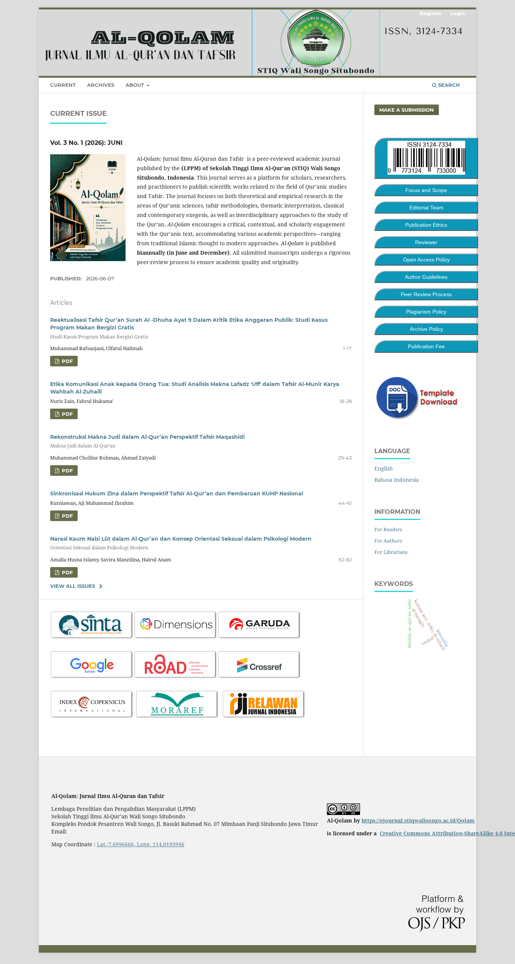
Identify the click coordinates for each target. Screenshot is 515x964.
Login (457, 13)
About (136, 85)
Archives (100, 85)
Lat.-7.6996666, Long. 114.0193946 (140, 844)
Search (448, 85)
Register (430, 13)
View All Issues (72, 586)
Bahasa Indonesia (396, 479)
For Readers (388, 529)
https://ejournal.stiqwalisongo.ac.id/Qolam (418, 820)
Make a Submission (406, 110)
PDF (66, 361)
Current (63, 85)
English (383, 468)
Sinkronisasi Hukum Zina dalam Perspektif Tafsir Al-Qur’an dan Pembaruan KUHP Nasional (176, 493)
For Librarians (391, 552)
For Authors (388, 540)
